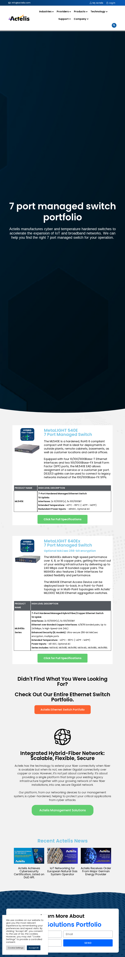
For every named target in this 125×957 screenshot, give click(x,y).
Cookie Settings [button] (15, 947)
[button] (63, 519)
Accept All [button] (34, 947)
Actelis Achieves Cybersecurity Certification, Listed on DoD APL (29, 872)
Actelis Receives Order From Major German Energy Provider (96, 871)
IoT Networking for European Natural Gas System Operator (62, 871)
